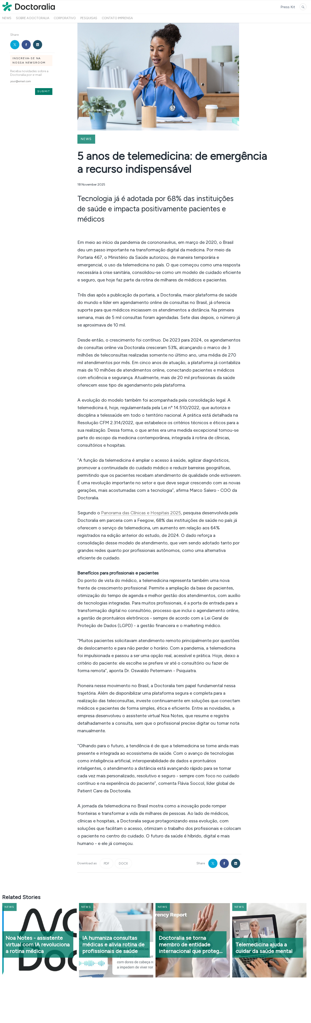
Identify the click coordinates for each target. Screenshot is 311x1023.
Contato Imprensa (117, 18)
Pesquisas (88, 18)
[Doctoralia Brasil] (28, 11)
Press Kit (287, 7)
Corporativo (65, 18)
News (6, 18)
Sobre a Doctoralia (32, 18)
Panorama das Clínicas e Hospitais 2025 (141, 512)
